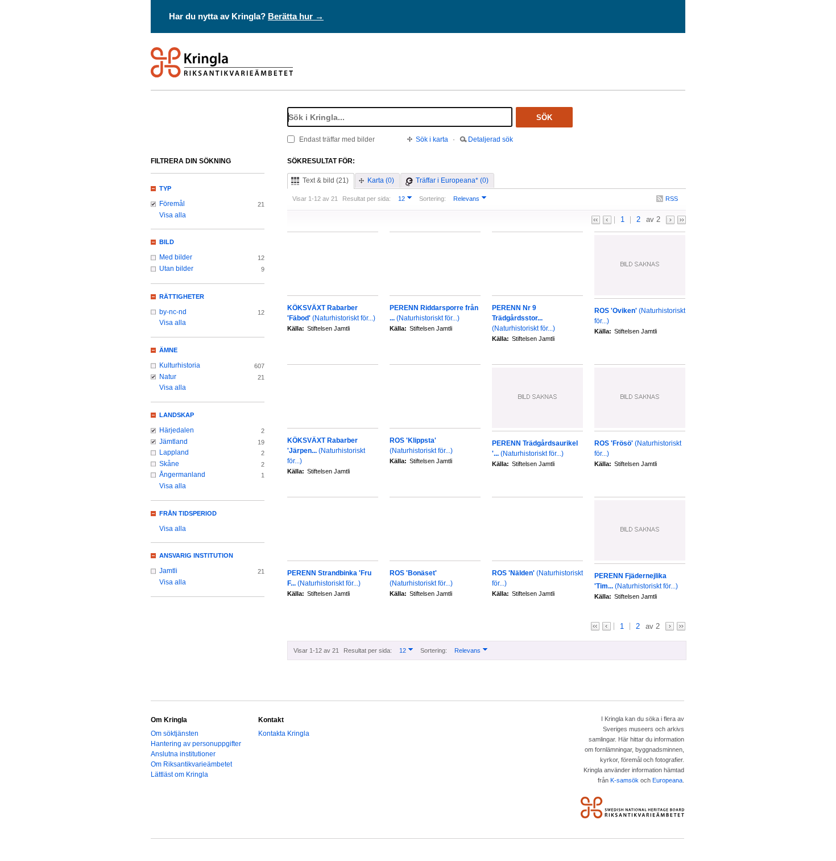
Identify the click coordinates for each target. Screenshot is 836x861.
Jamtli (168, 571)
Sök (544, 117)
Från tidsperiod (188, 513)
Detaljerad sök (490, 139)
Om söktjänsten (174, 734)
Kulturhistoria (179, 365)
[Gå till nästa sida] (670, 220)
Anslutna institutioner (183, 754)
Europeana (667, 780)
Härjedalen (176, 430)
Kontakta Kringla (283, 734)
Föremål (172, 204)
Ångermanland (182, 475)
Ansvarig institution (196, 555)
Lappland (174, 452)
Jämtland (173, 442)
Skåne (169, 464)
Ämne (168, 350)
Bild (166, 241)
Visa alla (172, 215)
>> (681, 220)
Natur (167, 377)
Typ (165, 188)
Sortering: (432, 198)
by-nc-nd (173, 312)
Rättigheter (181, 296)
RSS (671, 198)
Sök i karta (432, 139)
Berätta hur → (296, 16)
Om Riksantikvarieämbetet (191, 764)
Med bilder (175, 257)
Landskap (176, 414)
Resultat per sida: (366, 198)
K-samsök (624, 780)
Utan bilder (176, 269)
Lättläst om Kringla (179, 774)
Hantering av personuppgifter (196, 744)
